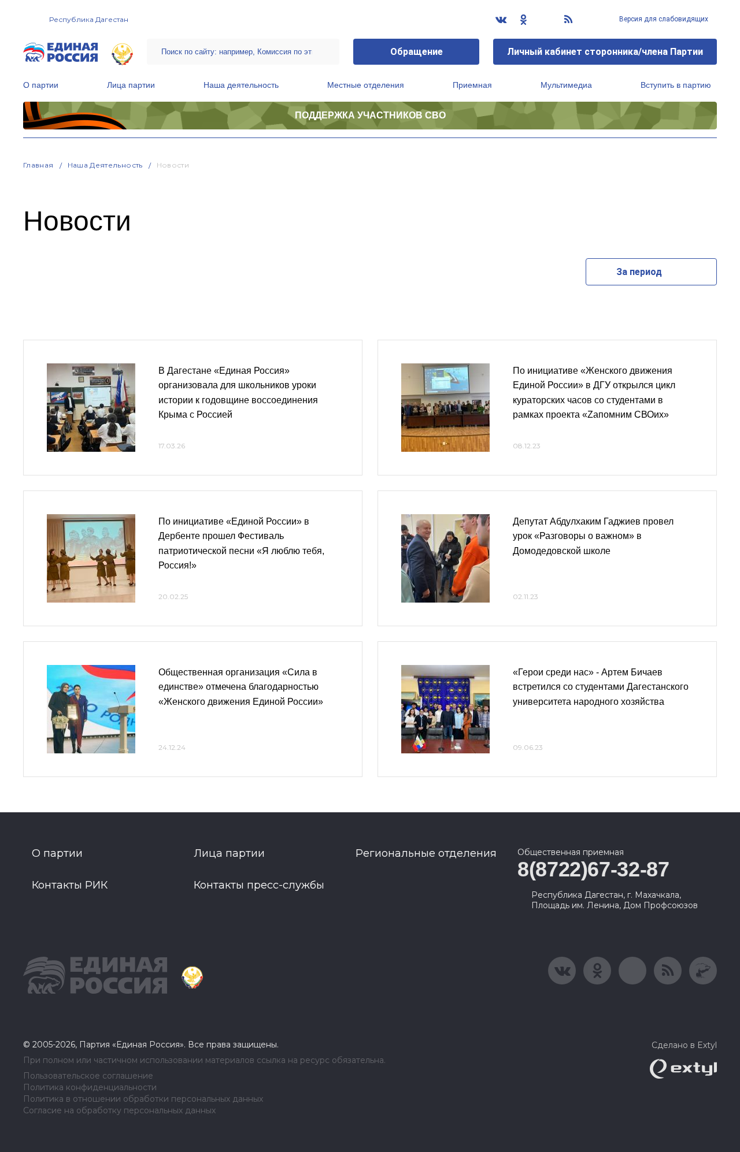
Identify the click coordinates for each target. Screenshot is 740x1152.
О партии (40, 85)
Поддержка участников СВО (370, 115)
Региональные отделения (426, 853)
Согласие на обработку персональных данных (119, 1111)
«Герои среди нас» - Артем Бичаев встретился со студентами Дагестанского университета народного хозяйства (601, 687)
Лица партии (131, 85)
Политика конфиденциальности (90, 1087)
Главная (38, 165)
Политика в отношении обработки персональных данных (143, 1099)
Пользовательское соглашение (88, 1076)
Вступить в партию (676, 85)
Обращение (416, 51)
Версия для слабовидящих (662, 19)
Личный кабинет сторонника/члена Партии (605, 51)
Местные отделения (365, 85)
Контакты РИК (70, 885)
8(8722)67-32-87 (593, 869)
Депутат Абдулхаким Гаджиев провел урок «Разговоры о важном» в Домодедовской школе (593, 536)
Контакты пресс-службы (259, 885)
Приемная (472, 85)
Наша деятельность (241, 85)
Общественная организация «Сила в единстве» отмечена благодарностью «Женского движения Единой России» (240, 687)
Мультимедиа (566, 85)
